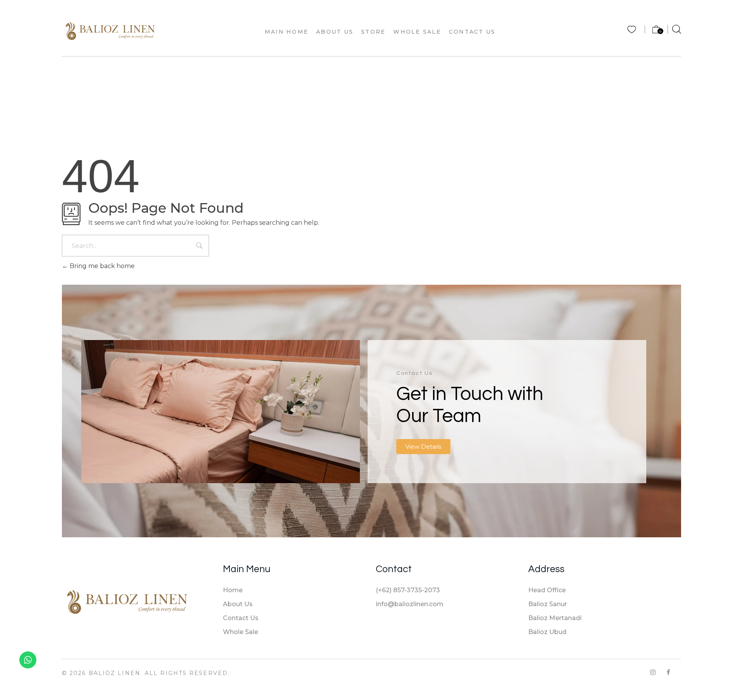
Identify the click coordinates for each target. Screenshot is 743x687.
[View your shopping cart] (652, 31)
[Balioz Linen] (110, 30)
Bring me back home (101, 266)
